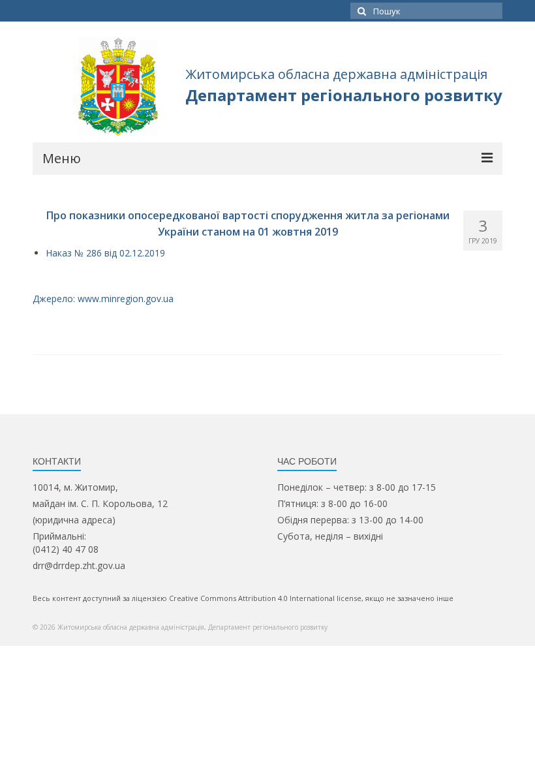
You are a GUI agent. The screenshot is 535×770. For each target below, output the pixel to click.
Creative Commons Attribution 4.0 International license (265, 598)
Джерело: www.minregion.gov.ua (103, 298)
